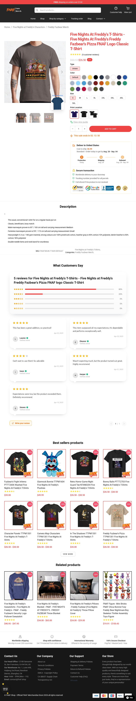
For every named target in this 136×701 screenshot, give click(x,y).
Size (72, 94)
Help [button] (131, 698)
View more (68, 554)
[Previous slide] (8, 72)
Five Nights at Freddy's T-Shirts (87, 250)
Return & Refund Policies (80, 669)
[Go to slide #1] (21, 118)
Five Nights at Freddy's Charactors (29, 27)
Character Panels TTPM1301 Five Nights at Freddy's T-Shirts (17, 536)
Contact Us (75, 673)
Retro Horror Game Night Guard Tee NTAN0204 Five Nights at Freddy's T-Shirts (82, 484)
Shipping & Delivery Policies (81, 662)
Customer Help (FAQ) (79, 677)
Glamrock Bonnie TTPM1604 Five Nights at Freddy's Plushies (50, 484)
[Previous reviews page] (111, 423)
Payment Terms (76, 665)
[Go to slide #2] (35, 118)
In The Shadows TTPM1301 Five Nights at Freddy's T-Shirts (83, 536)
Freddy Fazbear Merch (58, 27)
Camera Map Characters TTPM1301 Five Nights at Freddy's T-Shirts (49, 536)
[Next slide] (62, 72)
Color (72, 73)
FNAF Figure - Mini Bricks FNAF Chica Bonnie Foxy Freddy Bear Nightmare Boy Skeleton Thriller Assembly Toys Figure (116, 610)
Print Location (76, 107)
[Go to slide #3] (48, 118)
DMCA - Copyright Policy (48, 673)
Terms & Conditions (46, 665)
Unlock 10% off (5, 689)
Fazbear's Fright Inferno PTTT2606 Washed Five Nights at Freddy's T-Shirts (16, 484)
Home (7, 27)
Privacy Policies (44, 669)
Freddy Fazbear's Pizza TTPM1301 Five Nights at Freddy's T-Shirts (115, 536)
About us (41, 662)
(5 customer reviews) (90, 55)
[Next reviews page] (124, 423)
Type (72, 64)
